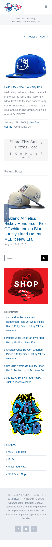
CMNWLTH (16, 499)
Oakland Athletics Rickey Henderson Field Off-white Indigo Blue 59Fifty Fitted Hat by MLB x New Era (26, 228)
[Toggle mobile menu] (46, 6)
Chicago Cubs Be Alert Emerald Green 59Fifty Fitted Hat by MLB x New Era (25, 354)
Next (42, 36)
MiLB (11, 459)
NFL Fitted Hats (17, 466)
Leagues (11, 444)
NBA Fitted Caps (17, 474)
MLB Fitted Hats (17, 451)
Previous (32, 36)
